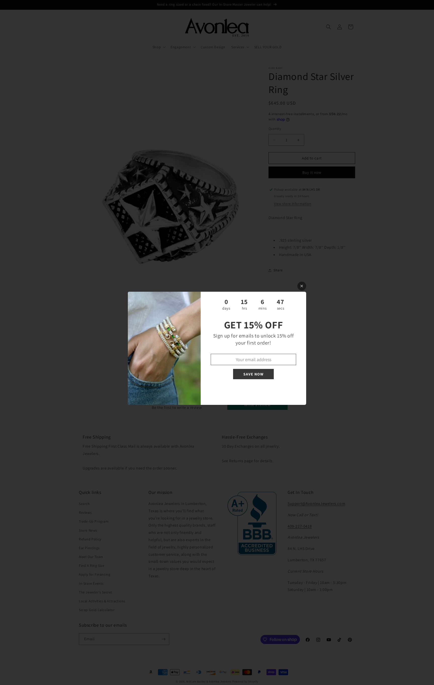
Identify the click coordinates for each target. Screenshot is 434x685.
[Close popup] (301, 286)
